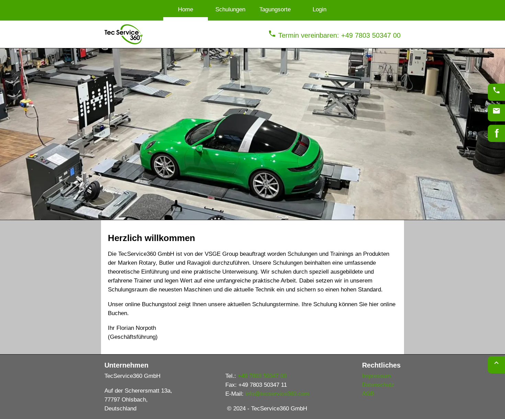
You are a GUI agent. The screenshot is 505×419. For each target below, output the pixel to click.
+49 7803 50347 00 (262, 376)
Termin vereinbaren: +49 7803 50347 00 (334, 35)
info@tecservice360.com (277, 394)
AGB (368, 394)
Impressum (376, 376)
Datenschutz (378, 385)
